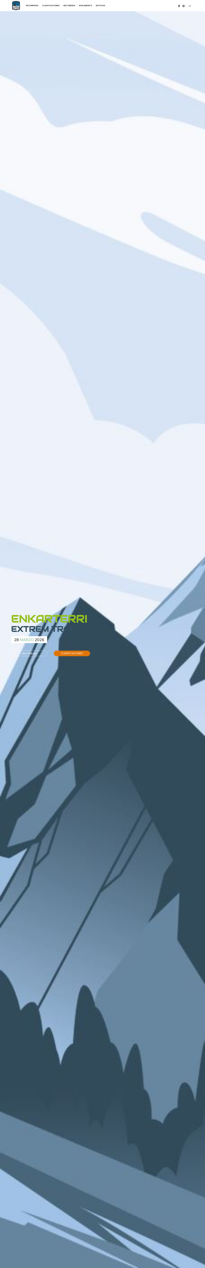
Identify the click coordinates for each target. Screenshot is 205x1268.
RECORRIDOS (32, 5)
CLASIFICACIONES (51, 5)
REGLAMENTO (85, 5)
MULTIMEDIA (69, 5)
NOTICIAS (100, 5)
